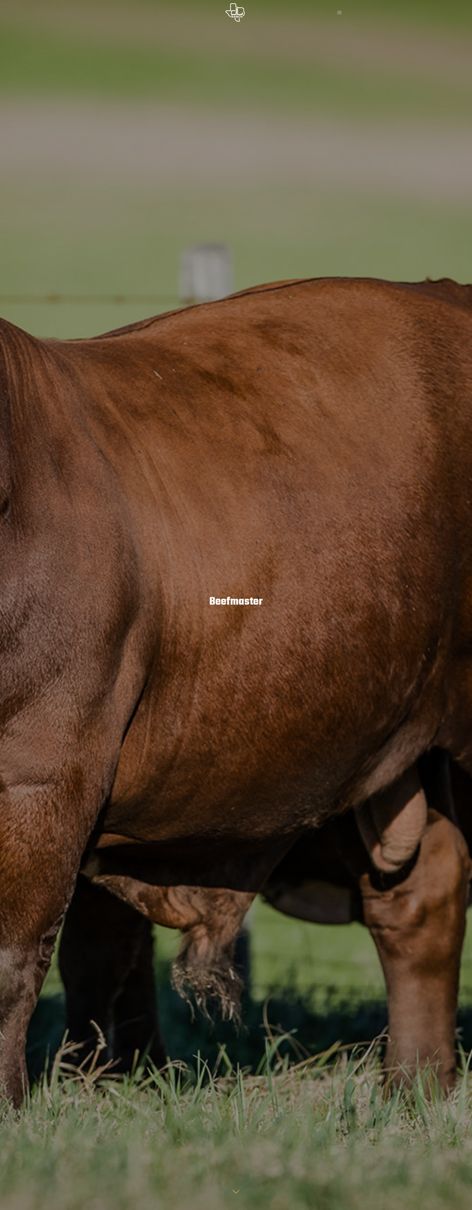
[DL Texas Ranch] (235, 12)
